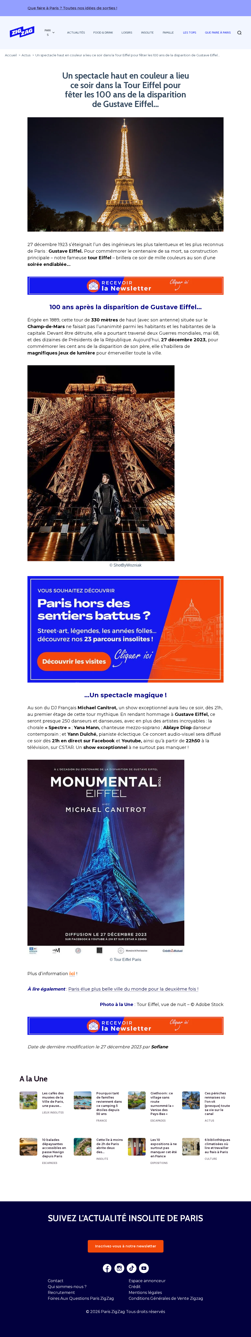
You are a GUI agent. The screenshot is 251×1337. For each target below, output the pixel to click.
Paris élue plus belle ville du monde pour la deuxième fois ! (133, 989)
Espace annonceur (147, 1280)
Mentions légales (145, 1292)
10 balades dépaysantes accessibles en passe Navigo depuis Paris (54, 1148)
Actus (209, 1120)
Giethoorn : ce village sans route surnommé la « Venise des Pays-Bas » (162, 1103)
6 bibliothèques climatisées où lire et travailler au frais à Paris (217, 1146)
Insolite (147, 32)
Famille (168, 32)
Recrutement (61, 1292)
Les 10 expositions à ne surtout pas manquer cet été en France (164, 1148)
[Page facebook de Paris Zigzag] (107, 1268)
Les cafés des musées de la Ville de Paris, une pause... (53, 1099)
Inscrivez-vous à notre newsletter (125, 1246)
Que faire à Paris (218, 32)
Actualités (76, 32)
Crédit (135, 1286)
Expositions (159, 1162)
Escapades (158, 1120)
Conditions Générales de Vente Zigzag (166, 1298)
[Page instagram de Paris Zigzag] (119, 1268)
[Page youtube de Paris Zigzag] (144, 1268)
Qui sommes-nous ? (67, 1286)
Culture (211, 1158)
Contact (55, 1280)
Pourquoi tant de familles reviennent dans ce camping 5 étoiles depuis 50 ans (109, 1103)
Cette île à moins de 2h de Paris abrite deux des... (109, 1146)
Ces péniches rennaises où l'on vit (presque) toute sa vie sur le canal (217, 1103)
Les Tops (189, 32)
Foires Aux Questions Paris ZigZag (81, 1298)
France (101, 1120)
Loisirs (127, 32)
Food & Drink (103, 32)
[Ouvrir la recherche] (239, 33)
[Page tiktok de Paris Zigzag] (132, 1268)
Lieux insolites (52, 1112)
